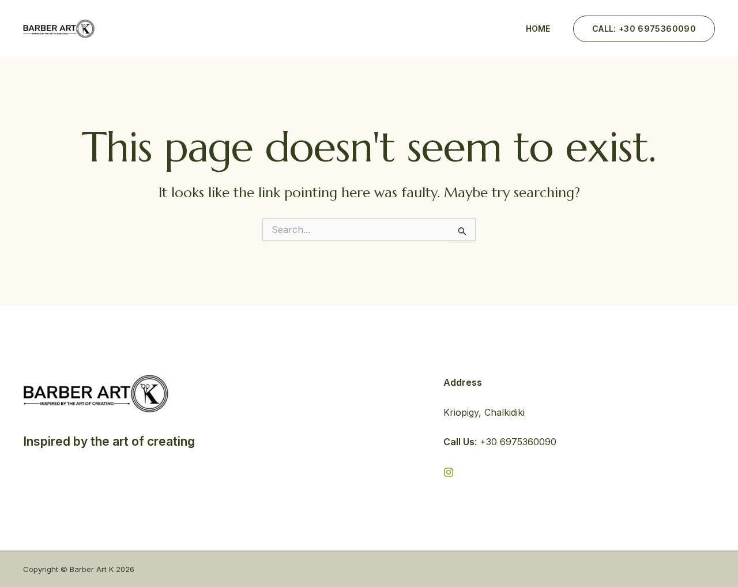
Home (538, 28)
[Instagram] (448, 472)
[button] (644, 29)
